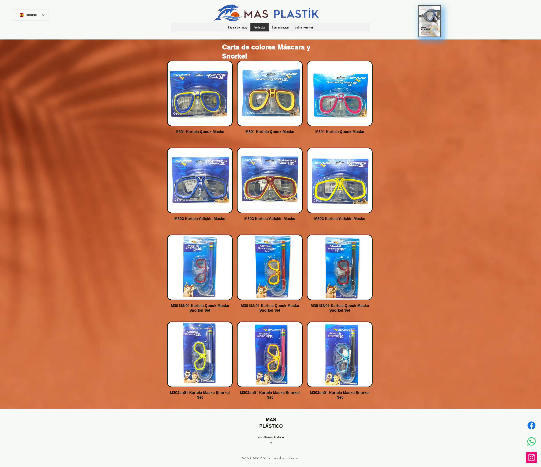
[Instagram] (531, 457)
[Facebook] (531, 425)
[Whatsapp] (531, 441)
